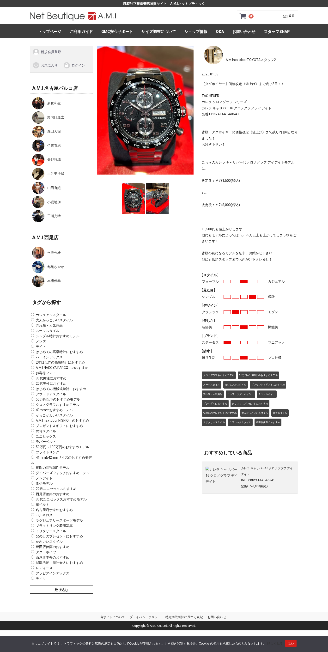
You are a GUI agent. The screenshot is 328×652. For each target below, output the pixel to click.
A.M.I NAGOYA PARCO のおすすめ (62, 368)
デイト (41, 346)
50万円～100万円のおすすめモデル (62, 447)
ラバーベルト (46, 442)
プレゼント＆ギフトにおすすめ (59, 426)
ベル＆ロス (44, 515)
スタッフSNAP (277, 31)
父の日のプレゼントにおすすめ (59, 536)
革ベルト (42, 504)
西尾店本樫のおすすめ (52, 557)
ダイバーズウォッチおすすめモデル (63, 473)
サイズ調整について (158, 31)
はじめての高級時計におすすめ (59, 352)
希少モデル (44, 483)
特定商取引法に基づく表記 (184, 617)
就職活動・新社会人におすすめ (59, 563)
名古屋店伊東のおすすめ (54, 510)
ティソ (41, 578)
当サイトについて (112, 617)
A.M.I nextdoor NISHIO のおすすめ (62, 420)
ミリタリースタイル (51, 531)
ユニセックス (46, 436)
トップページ (49, 31)
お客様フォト (46, 373)
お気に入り (49, 65)
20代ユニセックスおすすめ (56, 489)
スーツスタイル (47, 331)
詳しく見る (275, 643)
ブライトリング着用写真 (54, 526)
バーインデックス (49, 357)
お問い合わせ (243, 31)
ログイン (78, 65)
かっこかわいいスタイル (54, 415)
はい (291, 643)
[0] (243, 16)
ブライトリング (47, 452)
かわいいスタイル (49, 541)
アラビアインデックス (52, 573)
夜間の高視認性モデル (52, 467)
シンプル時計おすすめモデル (57, 336)
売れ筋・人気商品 (49, 325)
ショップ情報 (195, 31)
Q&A (220, 31)
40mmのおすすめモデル (54, 410)
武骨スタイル (46, 431)
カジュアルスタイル (51, 315)
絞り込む (61, 590)
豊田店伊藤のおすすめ (52, 547)
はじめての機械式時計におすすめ (61, 389)
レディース (44, 568)
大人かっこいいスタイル (54, 320)
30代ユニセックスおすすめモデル (61, 499)
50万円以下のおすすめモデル (58, 399)
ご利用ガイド (81, 31)
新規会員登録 (51, 52)
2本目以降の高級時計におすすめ (60, 362)
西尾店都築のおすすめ (52, 494)
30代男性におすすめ (51, 378)
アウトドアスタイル (51, 394)
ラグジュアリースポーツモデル (59, 520)
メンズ (41, 341)
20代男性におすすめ (51, 383)
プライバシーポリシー (145, 617)
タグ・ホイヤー (47, 552)
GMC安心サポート (117, 31)
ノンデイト (44, 478)
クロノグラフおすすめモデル (57, 405)
